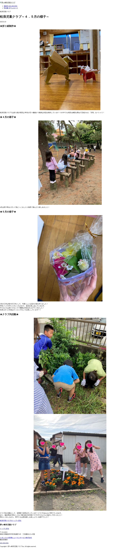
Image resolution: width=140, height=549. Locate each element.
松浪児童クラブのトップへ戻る (10, 520)
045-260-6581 (4, 543)
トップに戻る (4, 528)
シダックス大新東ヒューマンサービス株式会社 (16, 537)
